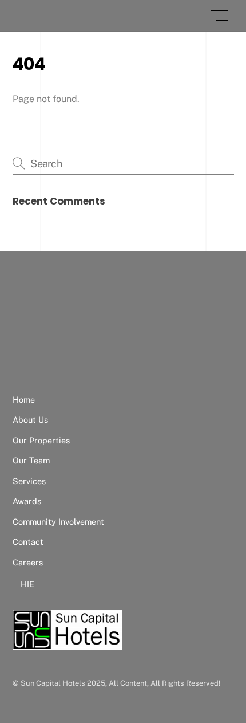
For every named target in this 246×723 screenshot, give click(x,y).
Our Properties (41, 440)
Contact (28, 542)
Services (29, 481)
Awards (27, 501)
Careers (28, 562)
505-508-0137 (68, 367)
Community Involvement (58, 521)
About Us (30, 420)
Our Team (31, 460)
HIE (27, 584)
